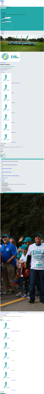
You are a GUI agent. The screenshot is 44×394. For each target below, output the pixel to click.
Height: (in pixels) (2, 145)
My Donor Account (6, 16)
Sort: (0, 72)
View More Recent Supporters (4, 186)
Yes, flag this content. (3, 393)
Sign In (6, 22)
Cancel (6, 393)
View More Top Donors (4, 191)
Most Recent (3, 180)
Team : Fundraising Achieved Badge (14, 175)
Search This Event (8, 6)
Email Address (3, 17)
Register (2, 33)
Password (3, 18)
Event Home (3, 31)
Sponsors (2, 3)
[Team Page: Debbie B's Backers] (5, 61)
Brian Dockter (3, 168)
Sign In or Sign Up (4, 12)
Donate (2, 32)
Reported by (1, 392)
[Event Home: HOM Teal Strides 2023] (15, 61)
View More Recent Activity (5, 177)
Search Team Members (8, 320)
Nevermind (2, 317)
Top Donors (3, 181)
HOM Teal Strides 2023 (3, 62)
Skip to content (1, 0)
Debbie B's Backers (4, 161)
